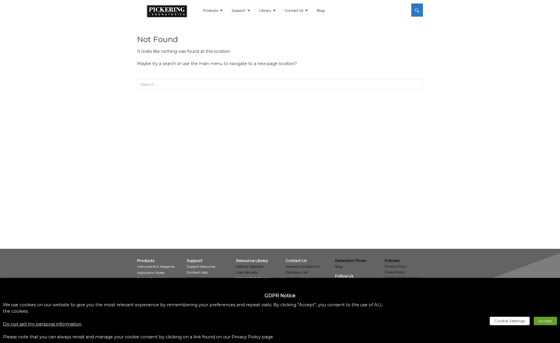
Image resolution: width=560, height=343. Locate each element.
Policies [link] (392, 260)
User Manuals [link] (246, 272)
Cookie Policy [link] (395, 272)
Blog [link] (338, 267)
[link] (167, 10)
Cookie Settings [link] (509, 320)
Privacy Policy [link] (395, 266)
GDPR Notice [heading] (280, 295)
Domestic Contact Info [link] (303, 267)
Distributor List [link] (297, 272)
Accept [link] (545, 320)
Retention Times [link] (350, 260)
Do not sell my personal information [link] (42, 324)
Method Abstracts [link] (249, 267)
